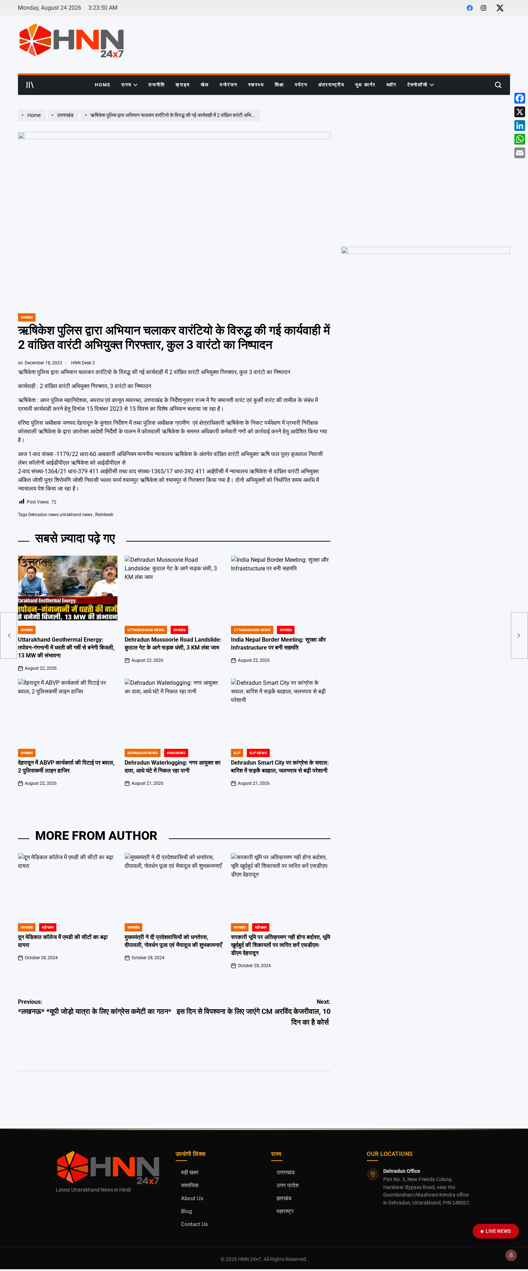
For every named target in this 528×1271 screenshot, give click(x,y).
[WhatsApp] (520, 139)
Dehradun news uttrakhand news (60, 514)
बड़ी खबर (48, 927)
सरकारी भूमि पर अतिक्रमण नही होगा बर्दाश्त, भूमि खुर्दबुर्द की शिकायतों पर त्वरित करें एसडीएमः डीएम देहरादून (280, 945)
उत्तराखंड (27, 317)
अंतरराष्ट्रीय (331, 84)
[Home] (33, 121)
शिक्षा (279, 84)
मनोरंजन (228, 84)
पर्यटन (301, 84)
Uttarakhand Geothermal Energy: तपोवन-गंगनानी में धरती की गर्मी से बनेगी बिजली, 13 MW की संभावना (66, 647)
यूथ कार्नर (365, 84)
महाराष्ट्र (285, 1211)
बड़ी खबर (190, 1173)
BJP (237, 753)
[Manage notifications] (511, 1255)
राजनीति (156, 84)
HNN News (176, 753)
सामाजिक (190, 1186)
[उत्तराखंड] (64, 121)
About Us (192, 1198)
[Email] (520, 153)
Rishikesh (104, 514)
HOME (103, 84)
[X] (520, 112)
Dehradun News (143, 753)
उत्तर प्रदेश (288, 1186)
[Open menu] (30, 85)
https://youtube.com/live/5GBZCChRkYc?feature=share (404, 112)
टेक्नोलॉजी (417, 84)
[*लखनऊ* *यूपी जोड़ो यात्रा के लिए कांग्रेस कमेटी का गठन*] (8, 635)
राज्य (126, 84)
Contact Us (194, 1224)
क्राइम (183, 84)
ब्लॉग (391, 84)
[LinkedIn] (520, 125)
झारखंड (284, 1198)
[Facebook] (520, 98)
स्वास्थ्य (256, 84)
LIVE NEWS (498, 1231)
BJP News (258, 753)
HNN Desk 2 (83, 362)
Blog (186, 1211)
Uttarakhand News (146, 630)
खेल (205, 84)
